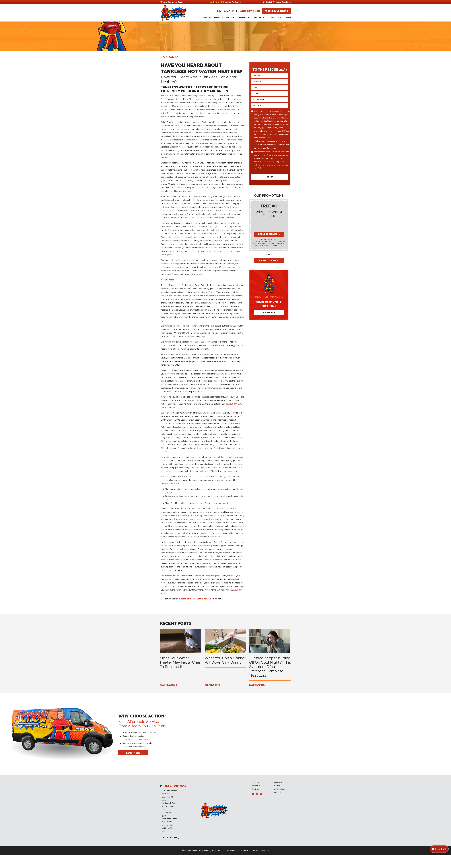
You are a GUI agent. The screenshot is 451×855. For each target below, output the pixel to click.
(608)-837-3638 (249, 11)
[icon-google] (257, 794)
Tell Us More (258, 105)
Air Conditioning (280, 789)
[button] (266, 254)
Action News (257, 786)
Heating (277, 786)
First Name (258, 76)
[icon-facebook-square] (253, 794)
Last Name (257, 82)
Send (270, 176)
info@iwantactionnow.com (265, 141)
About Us (255, 782)
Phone (256, 94)
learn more (133, 753)
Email (255, 88)
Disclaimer (230, 850)
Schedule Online (278, 11)
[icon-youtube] (261, 794)
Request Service (267, 234)
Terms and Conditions (266, 148)
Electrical (277, 792)
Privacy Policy (279, 144)
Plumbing (278, 782)
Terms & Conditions (260, 850)
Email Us (255, 789)
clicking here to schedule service (195, 599)
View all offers (268, 260)
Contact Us (170, 837)
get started (269, 312)
